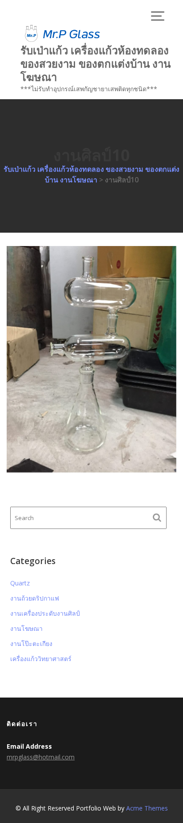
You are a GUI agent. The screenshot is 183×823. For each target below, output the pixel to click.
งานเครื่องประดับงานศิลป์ (45, 613)
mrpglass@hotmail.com (41, 757)
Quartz (20, 583)
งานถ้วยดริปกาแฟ (34, 598)
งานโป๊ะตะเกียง (31, 643)
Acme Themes (147, 808)
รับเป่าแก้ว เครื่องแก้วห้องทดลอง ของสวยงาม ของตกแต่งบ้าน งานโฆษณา (95, 63)
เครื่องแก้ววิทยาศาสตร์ (41, 658)
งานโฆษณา (26, 628)
